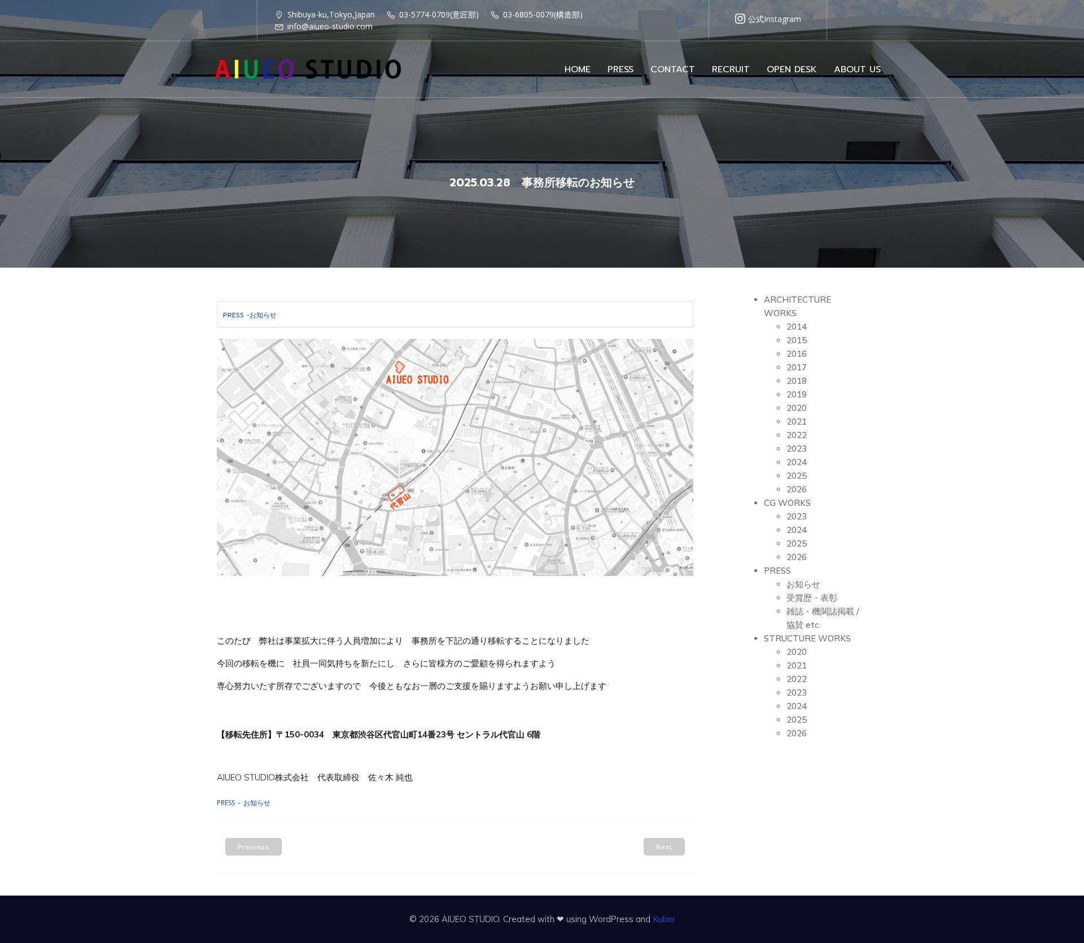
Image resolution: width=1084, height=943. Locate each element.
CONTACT (672, 69)
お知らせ (263, 315)
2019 (796, 394)
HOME (578, 69)
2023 (796, 448)
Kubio (664, 918)
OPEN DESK (792, 69)
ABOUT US (857, 69)
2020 (796, 408)
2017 (796, 367)
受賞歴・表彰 (811, 597)
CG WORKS (787, 502)
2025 (796, 475)
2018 (796, 381)
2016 (796, 353)
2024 (796, 462)
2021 (796, 421)
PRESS (620, 69)
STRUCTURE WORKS (807, 638)
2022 (796, 435)
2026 (796, 489)
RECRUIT (731, 69)
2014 (796, 326)
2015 (796, 340)
